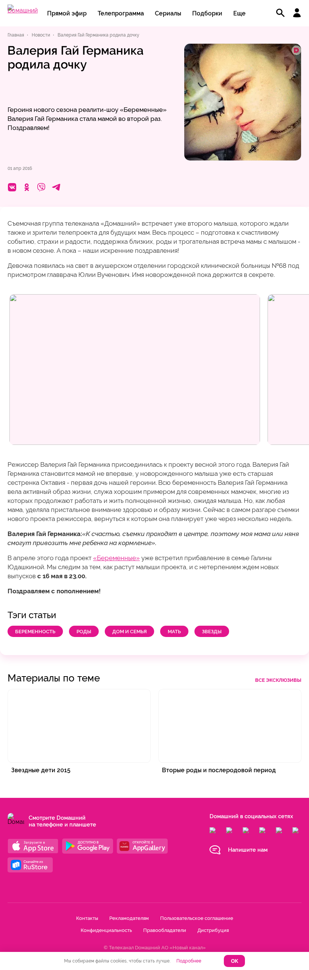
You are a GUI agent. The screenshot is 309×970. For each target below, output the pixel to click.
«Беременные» (116, 558)
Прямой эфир (67, 13)
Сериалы (168, 13)
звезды (212, 631)
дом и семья (129, 631)
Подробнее (188, 961)
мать (174, 631)
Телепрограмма (121, 13)
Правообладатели (164, 930)
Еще (239, 13)
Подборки (207, 13)
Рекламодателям (129, 918)
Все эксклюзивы (278, 680)
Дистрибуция (213, 930)
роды (83, 631)
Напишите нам (248, 849)
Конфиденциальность (106, 930)
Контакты (87, 918)
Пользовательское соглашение (196, 918)
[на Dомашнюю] (23, 10)
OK (234, 961)
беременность (35, 631)
